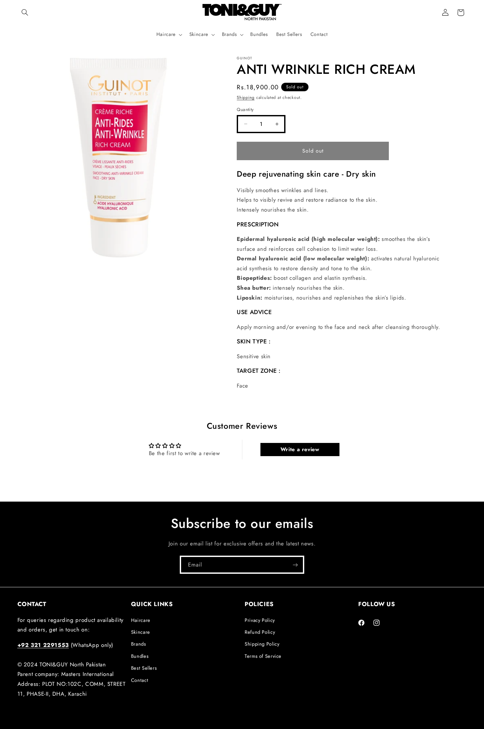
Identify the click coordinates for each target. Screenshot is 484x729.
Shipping (246, 97)
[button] (25, 12)
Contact (139, 680)
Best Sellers (144, 668)
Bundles (139, 655)
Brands (138, 644)
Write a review (300, 449)
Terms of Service (263, 655)
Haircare (140, 620)
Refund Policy (260, 631)
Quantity (245, 109)
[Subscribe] (295, 565)
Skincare (140, 631)
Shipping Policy (262, 644)
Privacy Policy (260, 620)
